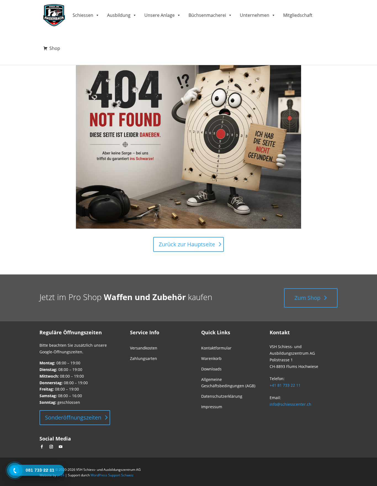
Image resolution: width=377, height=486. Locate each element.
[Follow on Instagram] (51, 446)
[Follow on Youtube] (60, 446)
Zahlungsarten (143, 358)
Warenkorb (211, 358)
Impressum (211, 406)
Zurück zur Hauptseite (187, 244)
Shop (54, 48)
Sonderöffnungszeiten (73, 417)
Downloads (211, 369)
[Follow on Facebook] (41, 446)
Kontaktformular (216, 348)
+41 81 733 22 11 (285, 385)
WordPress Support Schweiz (112, 475)
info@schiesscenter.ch (290, 404)
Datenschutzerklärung (221, 396)
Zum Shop (307, 297)
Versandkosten (143, 348)
